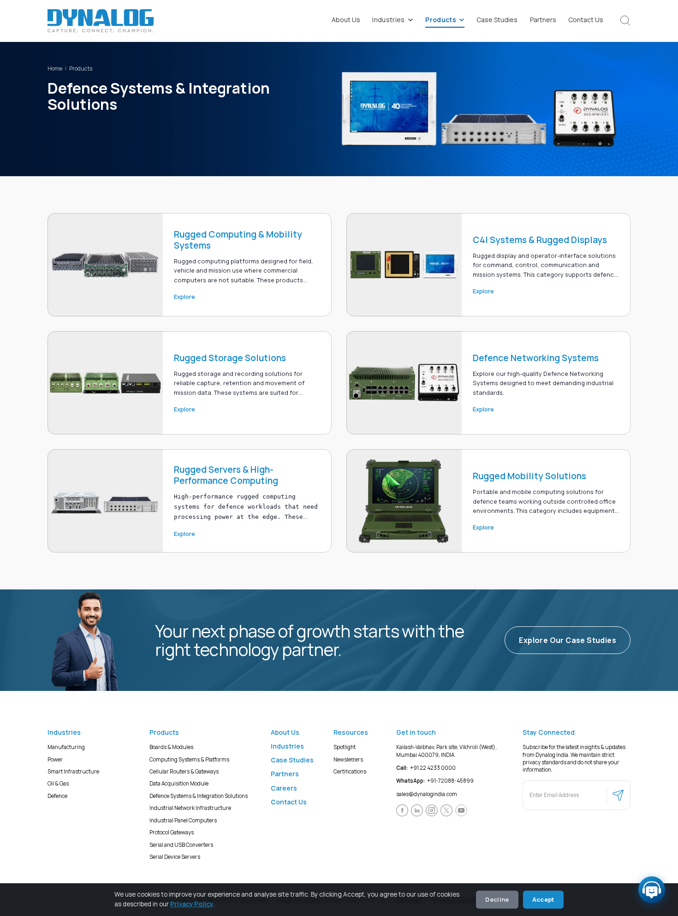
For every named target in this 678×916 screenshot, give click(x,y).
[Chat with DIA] (651, 889)
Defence (57, 795)
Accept (543, 899)
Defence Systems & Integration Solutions (198, 795)
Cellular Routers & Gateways (184, 771)
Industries (388, 19)
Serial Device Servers (174, 856)
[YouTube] (461, 810)
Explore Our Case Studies (567, 640)
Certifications (349, 771)
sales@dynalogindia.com (426, 794)
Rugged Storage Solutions (230, 357)
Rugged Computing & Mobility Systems (238, 240)
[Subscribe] (618, 795)
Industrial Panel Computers (183, 820)
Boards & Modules (171, 747)
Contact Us (585, 19)
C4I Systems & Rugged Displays (540, 239)
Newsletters (348, 759)
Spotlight (344, 747)
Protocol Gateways (171, 832)
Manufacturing (66, 747)
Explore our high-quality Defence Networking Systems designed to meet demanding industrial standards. (543, 383)
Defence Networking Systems (536, 357)
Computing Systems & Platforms (189, 759)
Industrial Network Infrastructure (190, 807)
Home (55, 68)
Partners (543, 19)
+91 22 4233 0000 (426, 767)
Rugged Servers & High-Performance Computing (226, 475)
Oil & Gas (58, 783)
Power (55, 759)
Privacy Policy (191, 904)
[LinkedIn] (417, 810)
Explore (184, 296)
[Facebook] (402, 810)
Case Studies (496, 19)
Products (440, 19)
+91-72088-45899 (435, 780)
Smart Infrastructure (73, 771)
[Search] (625, 21)
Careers (284, 788)
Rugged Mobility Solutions (529, 476)
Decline (497, 899)
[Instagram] (432, 810)
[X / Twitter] (446, 810)
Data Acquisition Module (178, 783)
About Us (346, 19)
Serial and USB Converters (181, 844)
